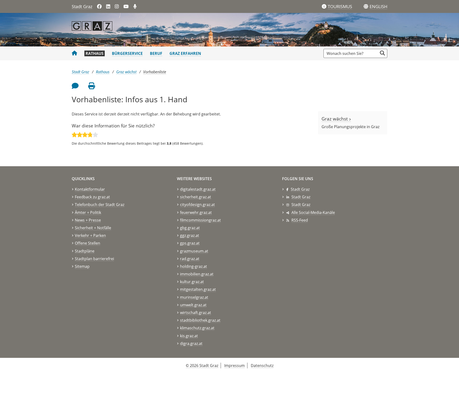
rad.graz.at (189, 258)
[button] (378, 6)
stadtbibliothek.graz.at (200, 320)
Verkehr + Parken (90, 235)
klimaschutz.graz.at (197, 328)
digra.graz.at (191, 343)
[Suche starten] (382, 53)
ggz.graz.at (189, 235)
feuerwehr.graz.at (196, 212)
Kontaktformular (90, 189)
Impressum (234, 365)
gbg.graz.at (190, 227)
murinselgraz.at (194, 297)
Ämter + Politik (88, 212)
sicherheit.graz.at (195, 197)
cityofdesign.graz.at (197, 204)
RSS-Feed (299, 220)
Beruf (156, 53)
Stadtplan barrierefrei (94, 258)
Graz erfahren (185, 53)
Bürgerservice (127, 53)
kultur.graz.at (192, 281)
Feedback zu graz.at (92, 197)
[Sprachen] (366, 6)
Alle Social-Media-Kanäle (313, 212)
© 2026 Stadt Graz (202, 365)
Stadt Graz (82, 6)
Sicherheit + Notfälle (93, 227)
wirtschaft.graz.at (195, 312)
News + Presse (88, 220)
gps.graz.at (190, 243)
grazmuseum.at (194, 251)
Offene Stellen (87, 243)
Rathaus (95, 53)
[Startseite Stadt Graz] (74, 53)
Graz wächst (126, 71)
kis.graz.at (189, 335)
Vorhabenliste (154, 71)
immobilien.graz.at (196, 274)
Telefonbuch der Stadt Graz (99, 204)
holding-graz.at (193, 266)
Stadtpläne (84, 251)
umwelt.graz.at (193, 305)
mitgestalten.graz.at (198, 289)
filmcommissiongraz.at (200, 220)
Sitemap (82, 266)
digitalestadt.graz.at (198, 189)
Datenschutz (262, 365)
